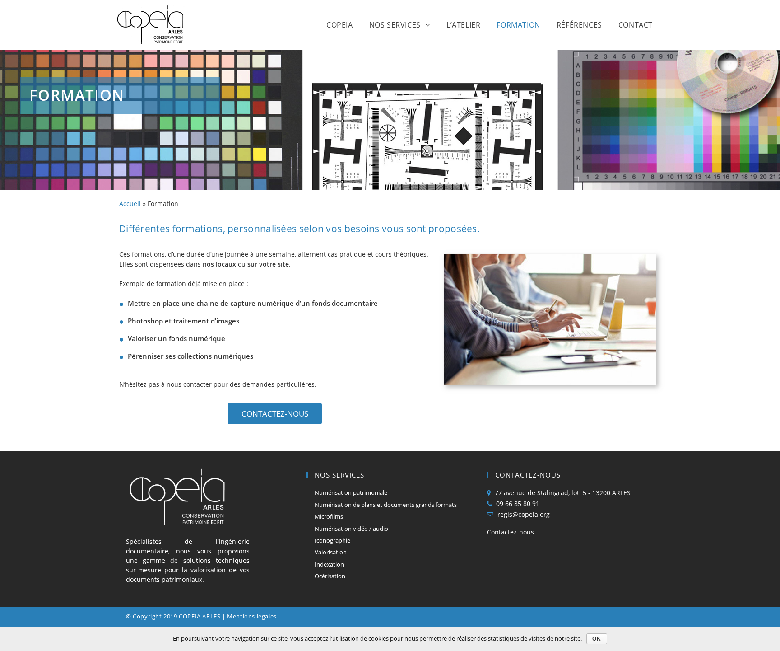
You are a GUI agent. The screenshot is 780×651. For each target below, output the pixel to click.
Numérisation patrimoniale (351, 492)
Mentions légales (252, 616)
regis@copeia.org (523, 514)
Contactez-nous (510, 532)
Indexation (329, 564)
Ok (596, 639)
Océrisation (330, 576)
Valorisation (331, 552)
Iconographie (332, 540)
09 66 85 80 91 (517, 503)
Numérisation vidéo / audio (351, 529)
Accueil (130, 203)
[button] (275, 413)
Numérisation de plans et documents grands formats (386, 505)
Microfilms (329, 516)
